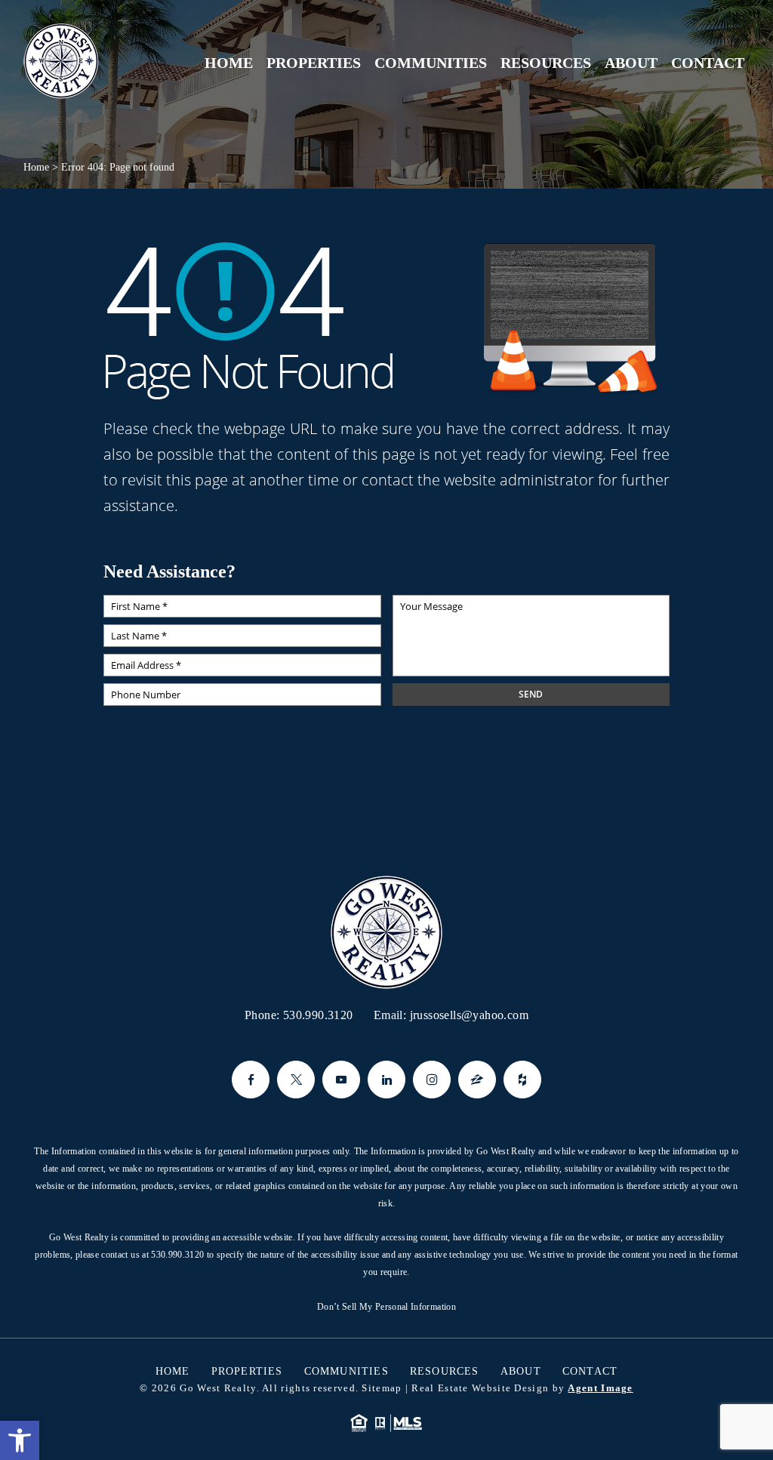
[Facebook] (250, 1079)
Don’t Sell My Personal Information (386, 1306)
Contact (707, 62)
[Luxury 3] (61, 61)
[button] (19, 1440)
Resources (545, 62)
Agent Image (600, 1388)
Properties (313, 62)
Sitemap (382, 1388)
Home (229, 62)
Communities (430, 62)
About (631, 62)
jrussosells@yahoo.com (469, 1015)
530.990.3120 (318, 1015)
